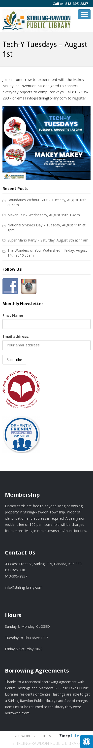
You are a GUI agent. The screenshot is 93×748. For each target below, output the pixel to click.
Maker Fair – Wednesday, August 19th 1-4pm (43, 215)
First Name (12, 315)
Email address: (15, 336)
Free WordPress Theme (33, 736)
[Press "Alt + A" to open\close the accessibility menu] (86, 741)
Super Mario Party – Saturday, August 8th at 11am (47, 240)
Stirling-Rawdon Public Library (46, 743)
